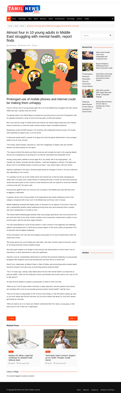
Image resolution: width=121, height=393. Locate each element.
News (35, 45)
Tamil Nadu (22, 19)
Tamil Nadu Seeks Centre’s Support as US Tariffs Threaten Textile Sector (60, 357)
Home (14, 19)
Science (79, 19)
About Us (86, 390)
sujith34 (12, 363)
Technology (70, 19)
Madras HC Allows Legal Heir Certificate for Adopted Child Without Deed (21, 357)
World (36, 19)
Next (71, 318)
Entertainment (59, 19)
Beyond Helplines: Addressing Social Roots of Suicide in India (104, 66)
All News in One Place (107, 390)
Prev (12, 318)
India (29, 19)
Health (87, 19)
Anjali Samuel (12, 45)
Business (43, 19)
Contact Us (94, 390)
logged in (18, 376)
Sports (50, 19)
